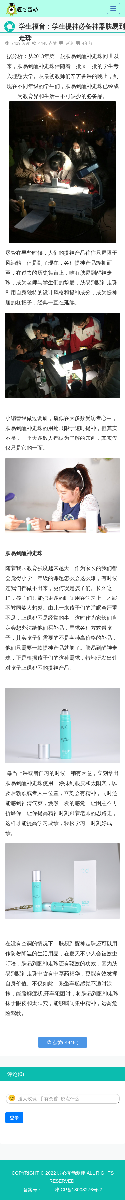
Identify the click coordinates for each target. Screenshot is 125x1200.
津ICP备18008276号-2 (78, 1189)
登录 (14, 1117)
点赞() (65, 1042)
